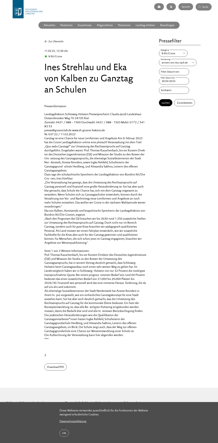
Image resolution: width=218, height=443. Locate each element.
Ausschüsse (85, 25)
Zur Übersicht (56, 41)
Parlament (66, 25)
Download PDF (55, 367)
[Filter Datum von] (174, 71)
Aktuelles (49, 25)
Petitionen (124, 25)
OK (64, 433)
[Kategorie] (173, 53)
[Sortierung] (177, 62)
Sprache (186, 6)
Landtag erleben (145, 25)
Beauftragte (167, 25)
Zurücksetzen (184, 102)
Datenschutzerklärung (73, 421)
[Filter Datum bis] (174, 81)
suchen (166, 102)
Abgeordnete (105, 25)
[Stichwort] (174, 90)
